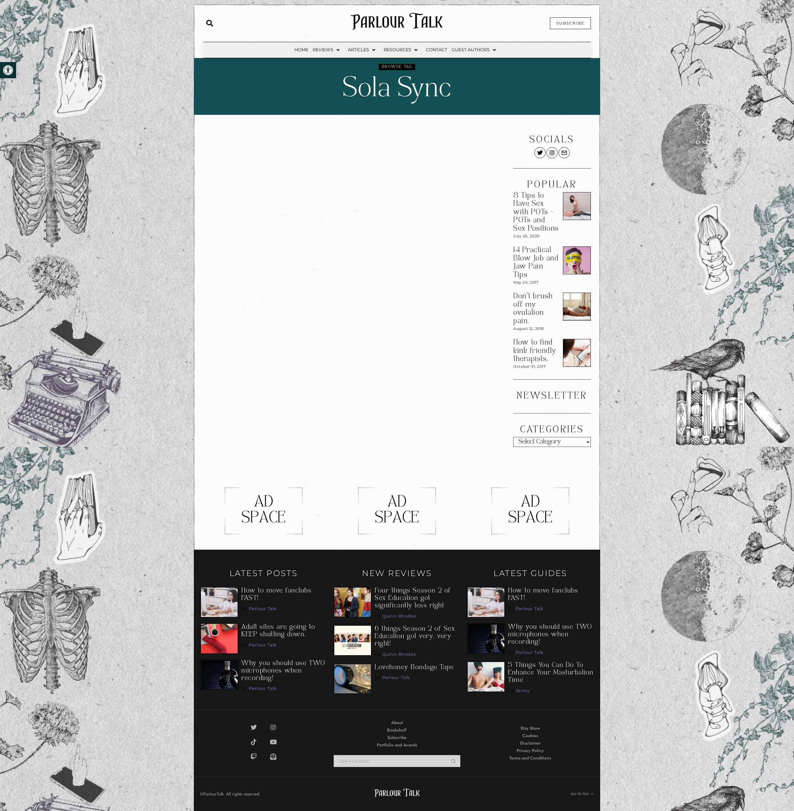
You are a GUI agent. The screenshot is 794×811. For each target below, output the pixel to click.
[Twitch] (254, 757)
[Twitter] (254, 727)
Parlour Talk (263, 608)
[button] (8, 70)
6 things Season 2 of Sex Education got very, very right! (415, 636)
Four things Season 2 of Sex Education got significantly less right (413, 598)
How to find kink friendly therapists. (534, 351)
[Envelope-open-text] (273, 757)
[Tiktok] (254, 742)
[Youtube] (273, 742)
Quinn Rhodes (399, 616)
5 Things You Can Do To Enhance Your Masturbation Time (551, 673)
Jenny (522, 690)
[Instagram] (273, 727)
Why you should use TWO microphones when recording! (283, 671)
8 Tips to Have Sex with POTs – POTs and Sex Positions (536, 212)
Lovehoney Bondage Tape (414, 667)
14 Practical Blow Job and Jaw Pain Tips (536, 262)
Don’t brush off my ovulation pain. (533, 309)
